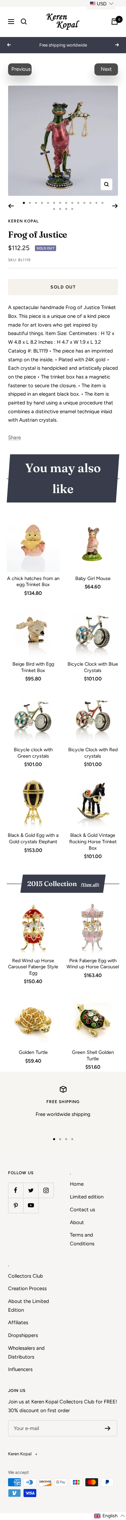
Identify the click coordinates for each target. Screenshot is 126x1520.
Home (77, 1184)
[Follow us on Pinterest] (15, 1205)
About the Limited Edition (28, 1305)
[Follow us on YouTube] (30, 1205)
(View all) (90, 884)
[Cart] (114, 22)
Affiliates (18, 1322)
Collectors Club (25, 1276)
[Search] (24, 22)
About (77, 1222)
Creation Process (27, 1288)
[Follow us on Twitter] (30, 1190)
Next (106, 69)
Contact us (82, 1210)
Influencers (20, 1369)
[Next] (115, 206)
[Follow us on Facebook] (15, 1190)
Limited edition (86, 1197)
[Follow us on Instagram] (45, 1190)
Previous (21, 69)
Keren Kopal (23, 221)
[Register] (108, 1428)
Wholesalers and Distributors (26, 1352)
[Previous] (11, 206)
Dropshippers (23, 1335)
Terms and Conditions (82, 1239)
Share (14, 437)
